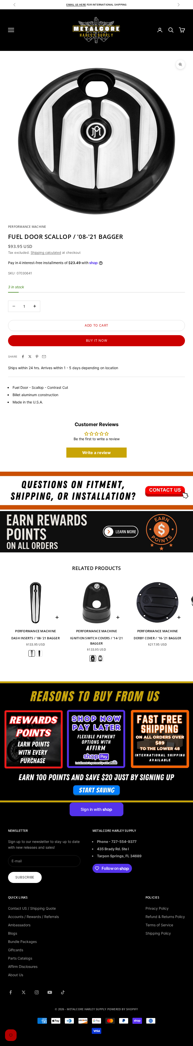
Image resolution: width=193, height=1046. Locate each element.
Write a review (96, 452)
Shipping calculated (46, 252)
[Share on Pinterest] (37, 357)
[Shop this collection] (96, 490)
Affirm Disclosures (22, 966)
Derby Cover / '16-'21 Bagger (157, 638)
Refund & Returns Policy (165, 916)
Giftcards (15, 950)
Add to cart (96, 325)
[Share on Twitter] (30, 357)
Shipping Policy (158, 933)
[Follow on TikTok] (62, 992)
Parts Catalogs (20, 958)
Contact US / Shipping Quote (32, 908)
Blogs (12, 933)
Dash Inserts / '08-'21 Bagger (35, 638)
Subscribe (24, 877)
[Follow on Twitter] (23, 992)
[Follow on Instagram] (36, 992)
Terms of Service (159, 925)
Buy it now (96, 340)
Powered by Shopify (122, 1009)
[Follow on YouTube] (49, 992)
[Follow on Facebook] (10, 992)
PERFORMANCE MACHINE (27, 227)
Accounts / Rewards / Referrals (33, 916)
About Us (15, 975)
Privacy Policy (157, 908)
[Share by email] (44, 357)
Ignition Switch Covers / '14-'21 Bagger (96, 640)
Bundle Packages (22, 941)
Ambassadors (19, 925)
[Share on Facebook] (23, 357)
